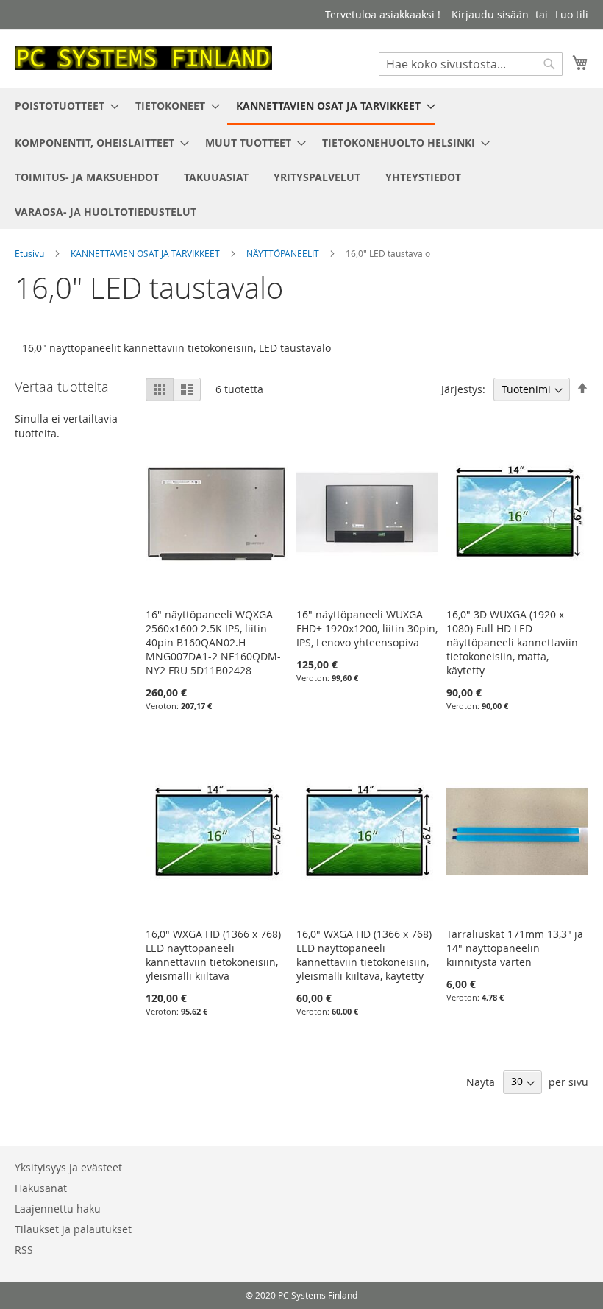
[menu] (301, 158)
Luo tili (571, 14)
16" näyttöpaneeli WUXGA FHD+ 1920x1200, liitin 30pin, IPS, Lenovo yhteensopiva (367, 628)
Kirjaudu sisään (490, 14)
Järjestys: (463, 389)
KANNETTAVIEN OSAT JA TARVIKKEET (146, 253)
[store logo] (143, 58)
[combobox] (471, 64)
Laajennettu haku (58, 1209)
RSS (24, 1250)
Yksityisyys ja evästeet (68, 1167)
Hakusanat (41, 1188)
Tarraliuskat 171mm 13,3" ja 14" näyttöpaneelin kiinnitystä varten (514, 948)
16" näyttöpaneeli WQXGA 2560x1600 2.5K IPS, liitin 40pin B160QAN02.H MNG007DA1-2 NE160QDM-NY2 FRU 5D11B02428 (213, 642)
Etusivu (30, 253)
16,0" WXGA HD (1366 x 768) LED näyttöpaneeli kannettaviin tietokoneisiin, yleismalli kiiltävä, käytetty (364, 955)
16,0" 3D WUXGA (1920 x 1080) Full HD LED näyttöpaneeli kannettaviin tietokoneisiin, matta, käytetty (512, 642)
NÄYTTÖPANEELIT (283, 253)
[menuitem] (62, 105)
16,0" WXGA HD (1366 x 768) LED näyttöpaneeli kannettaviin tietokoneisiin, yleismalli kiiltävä (213, 955)
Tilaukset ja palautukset (73, 1229)
